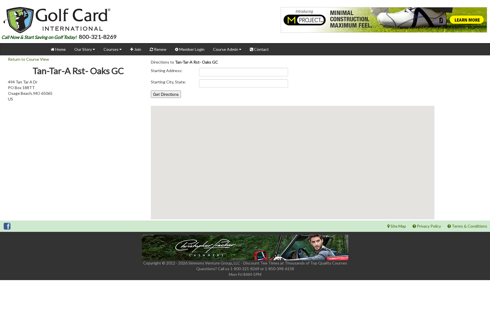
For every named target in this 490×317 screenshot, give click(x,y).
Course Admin (226, 49)
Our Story (83, 49)
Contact (261, 49)
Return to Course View (28, 59)
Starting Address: (166, 70)
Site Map (398, 226)
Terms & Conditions (469, 226)
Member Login (191, 49)
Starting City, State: (168, 81)
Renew (159, 49)
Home (60, 49)
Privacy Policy (428, 226)
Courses (111, 49)
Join (137, 49)
